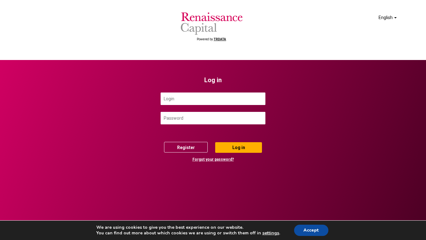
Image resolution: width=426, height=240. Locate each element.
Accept (311, 230)
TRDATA (220, 39)
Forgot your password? (213, 159)
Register (186, 147)
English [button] (386, 17)
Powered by (211, 39)
